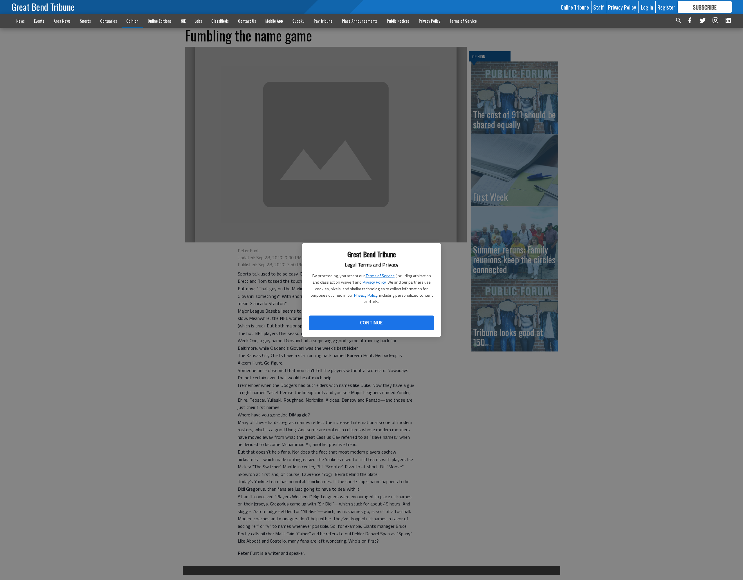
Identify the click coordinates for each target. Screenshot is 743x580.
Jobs (198, 21)
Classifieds (220, 21)
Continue (371, 322)
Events (39, 21)
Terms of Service (380, 276)
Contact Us (247, 21)
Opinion (132, 21)
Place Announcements (360, 21)
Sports (85, 21)
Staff (598, 7)
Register (666, 7)
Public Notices (398, 21)
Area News (62, 21)
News (20, 21)
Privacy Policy (374, 282)
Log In (647, 7)
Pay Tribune (323, 21)
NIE (183, 21)
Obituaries (108, 21)
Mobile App (274, 21)
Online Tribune (575, 7)
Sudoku (298, 21)
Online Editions (160, 21)
